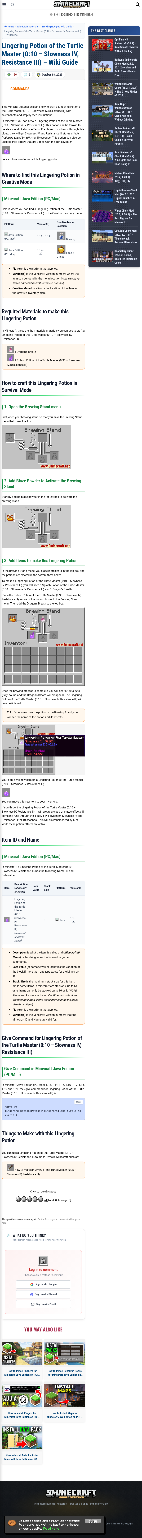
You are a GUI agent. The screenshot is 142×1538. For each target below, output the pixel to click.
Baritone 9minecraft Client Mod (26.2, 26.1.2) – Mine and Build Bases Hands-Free (125, 67)
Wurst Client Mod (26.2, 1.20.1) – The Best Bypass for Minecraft (125, 216)
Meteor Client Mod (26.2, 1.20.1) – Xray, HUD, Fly (124, 177)
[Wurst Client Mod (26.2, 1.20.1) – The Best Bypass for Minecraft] (102, 216)
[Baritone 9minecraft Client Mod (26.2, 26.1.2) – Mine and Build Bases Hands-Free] (102, 67)
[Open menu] (4, 4)
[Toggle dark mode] (12, 4)
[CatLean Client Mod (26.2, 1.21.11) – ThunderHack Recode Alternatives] (102, 236)
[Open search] (137, 4)
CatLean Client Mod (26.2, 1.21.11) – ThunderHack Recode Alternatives (125, 236)
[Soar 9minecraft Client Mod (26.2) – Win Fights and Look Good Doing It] (102, 158)
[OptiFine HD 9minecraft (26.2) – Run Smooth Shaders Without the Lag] (102, 45)
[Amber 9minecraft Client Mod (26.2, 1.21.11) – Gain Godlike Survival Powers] (102, 136)
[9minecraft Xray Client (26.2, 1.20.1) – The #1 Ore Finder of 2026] (102, 89)
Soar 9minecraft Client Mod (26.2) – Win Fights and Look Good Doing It (125, 158)
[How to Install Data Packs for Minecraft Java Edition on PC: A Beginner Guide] (22, 1437)
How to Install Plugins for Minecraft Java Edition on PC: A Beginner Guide (22, 1415)
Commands (19, 89)
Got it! (93, 1521)
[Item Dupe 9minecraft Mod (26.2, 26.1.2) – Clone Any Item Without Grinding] (102, 111)
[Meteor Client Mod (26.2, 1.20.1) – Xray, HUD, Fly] (102, 177)
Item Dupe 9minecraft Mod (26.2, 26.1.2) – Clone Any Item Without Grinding (123, 111)
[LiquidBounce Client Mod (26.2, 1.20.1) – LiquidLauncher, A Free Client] (102, 196)
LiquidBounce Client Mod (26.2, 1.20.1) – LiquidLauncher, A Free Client (126, 196)
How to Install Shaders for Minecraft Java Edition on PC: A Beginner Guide (22, 1373)
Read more (51, 1528)
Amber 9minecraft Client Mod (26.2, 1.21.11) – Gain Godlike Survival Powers (124, 136)
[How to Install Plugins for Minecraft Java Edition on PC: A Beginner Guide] (22, 1395)
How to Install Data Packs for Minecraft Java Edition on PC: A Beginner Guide (22, 1457)
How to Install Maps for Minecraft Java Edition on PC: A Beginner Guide (64, 1415)
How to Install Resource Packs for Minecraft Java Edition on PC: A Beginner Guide (65, 1373)
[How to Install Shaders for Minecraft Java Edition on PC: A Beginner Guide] (22, 1353)
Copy (78, 1102)
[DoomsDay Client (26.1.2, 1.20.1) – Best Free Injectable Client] (102, 257)
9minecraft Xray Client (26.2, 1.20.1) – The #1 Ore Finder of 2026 (125, 89)
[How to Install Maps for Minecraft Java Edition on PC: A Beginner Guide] (64, 1395)
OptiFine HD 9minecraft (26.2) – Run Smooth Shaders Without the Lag (126, 45)
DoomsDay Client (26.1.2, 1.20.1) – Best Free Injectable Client (125, 256)
